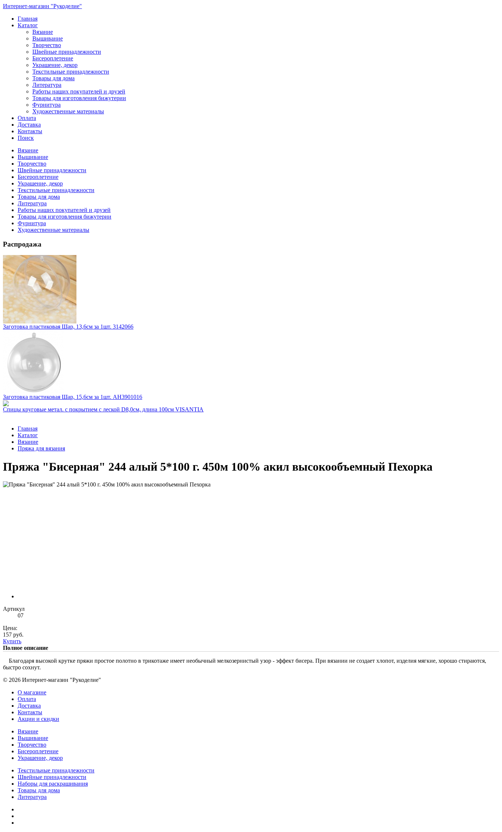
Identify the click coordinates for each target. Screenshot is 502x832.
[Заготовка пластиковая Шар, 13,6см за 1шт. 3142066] (251, 289)
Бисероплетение (52, 58)
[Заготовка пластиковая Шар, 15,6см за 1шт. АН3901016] (251, 362)
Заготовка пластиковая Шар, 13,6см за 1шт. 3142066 (68, 326)
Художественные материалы (68, 111)
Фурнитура (46, 105)
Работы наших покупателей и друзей (78, 91)
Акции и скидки (38, 719)
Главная (27, 18)
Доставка (29, 124)
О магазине (32, 692)
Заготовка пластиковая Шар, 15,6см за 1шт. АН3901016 (72, 397)
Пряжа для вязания (41, 448)
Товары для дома (53, 78)
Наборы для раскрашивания (53, 783)
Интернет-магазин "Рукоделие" (42, 6)
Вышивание (47, 38)
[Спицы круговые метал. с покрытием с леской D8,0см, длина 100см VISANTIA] (251, 403)
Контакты (30, 131)
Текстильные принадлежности (70, 71)
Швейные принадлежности (66, 52)
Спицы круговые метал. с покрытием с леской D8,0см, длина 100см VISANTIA (103, 409)
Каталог (28, 25)
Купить (12, 641)
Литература (46, 85)
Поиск (26, 138)
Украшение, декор (55, 65)
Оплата (27, 118)
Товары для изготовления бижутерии (79, 98)
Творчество (46, 45)
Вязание (42, 32)
